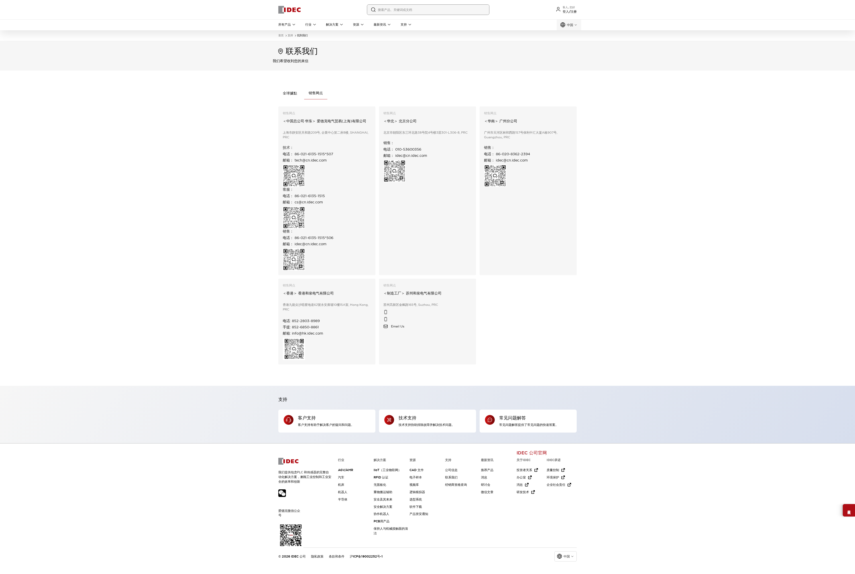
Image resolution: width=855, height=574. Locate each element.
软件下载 (415, 507)
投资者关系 (524, 470)
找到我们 (302, 35)
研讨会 (485, 485)
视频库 (414, 485)
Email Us (397, 326)
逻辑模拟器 (417, 492)
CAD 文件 (416, 470)
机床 (341, 485)
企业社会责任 (556, 485)
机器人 (342, 492)
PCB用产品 (381, 521)
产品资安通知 (418, 514)
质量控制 (553, 470)
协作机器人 (381, 514)
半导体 (342, 499)
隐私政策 (317, 556)
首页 (281, 35)
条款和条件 (336, 556)
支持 (290, 35)
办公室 (521, 477)
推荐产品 (487, 470)
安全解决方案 (383, 507)
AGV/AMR (345, 470)
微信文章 (487, 492)
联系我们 (451, 477)
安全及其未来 (383, 499)
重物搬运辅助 (383, 492)
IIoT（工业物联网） (387, 470)
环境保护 (553, 477)
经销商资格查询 (456, 485)
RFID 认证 (381, 477)
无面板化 (380, 485)
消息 (484, 477)
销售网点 (316, 93)
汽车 (341, 477)
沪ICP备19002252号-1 (366, 556)
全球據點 (290, 93)
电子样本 (415, 477)
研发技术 (523, 492)
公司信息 (451, 470)
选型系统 (415, 499)
